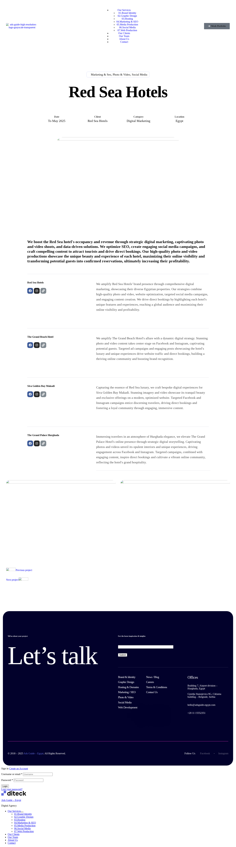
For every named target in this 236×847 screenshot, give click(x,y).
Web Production (24, 831)
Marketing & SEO (25, 822)
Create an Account (18, 768)
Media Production (24, 825)
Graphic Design (23, 817)
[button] (217, 26)
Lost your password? (11, 789)
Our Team (13, 837)
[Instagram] (37, 291)
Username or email (11, 774)
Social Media (22, 828)
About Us (13, 840)
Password (7, 780)
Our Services (14, 811)
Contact (12, 843)
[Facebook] (30, 291)
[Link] (43, 291)
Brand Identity (23, 814)
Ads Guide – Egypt (11, 800)
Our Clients (13, 834)
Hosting (19, 819)
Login (5, 786)
